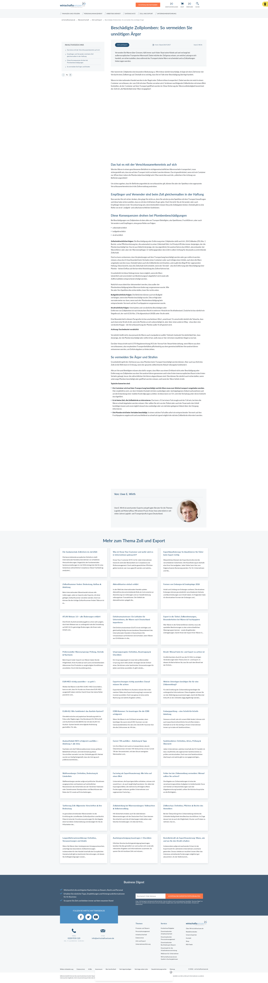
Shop (187, 941)
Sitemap (172, 969)
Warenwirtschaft (83, 20)
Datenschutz (130, 13)
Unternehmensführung (166, 13)
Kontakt (188, 938)
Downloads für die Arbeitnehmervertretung (169, 949)
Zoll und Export (146, 13)
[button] (265, 4)
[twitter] (88, 917)
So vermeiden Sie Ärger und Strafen (78, 67)
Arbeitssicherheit (113, 13)
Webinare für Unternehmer (170, 953)
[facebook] (81, 917)
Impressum (98, 969)
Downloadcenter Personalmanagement (168, 938)
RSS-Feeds (189, 944)
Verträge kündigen (125, 969)
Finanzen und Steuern (71, 13)
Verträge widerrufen (141, 969)
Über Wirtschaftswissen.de (194, 928)
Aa (67, 75)
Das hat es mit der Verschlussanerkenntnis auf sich (83, 50)
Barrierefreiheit (111, 969)
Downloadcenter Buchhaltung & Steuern (168, 944)
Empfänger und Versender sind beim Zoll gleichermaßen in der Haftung (80, 55)
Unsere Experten (191, 935)
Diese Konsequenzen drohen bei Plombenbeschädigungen (77, 61)
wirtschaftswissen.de (68, 20)
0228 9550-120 (74, 938)
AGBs (90, 969)
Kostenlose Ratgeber (167, 928)
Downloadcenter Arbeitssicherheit (166, 932)
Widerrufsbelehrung (66, 969)
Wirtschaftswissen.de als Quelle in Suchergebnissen (169, 958)
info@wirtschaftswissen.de (103, 938)
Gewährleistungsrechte (158, 969)
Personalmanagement (93, 13)
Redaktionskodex (191, 932)
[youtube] (96, 917)
